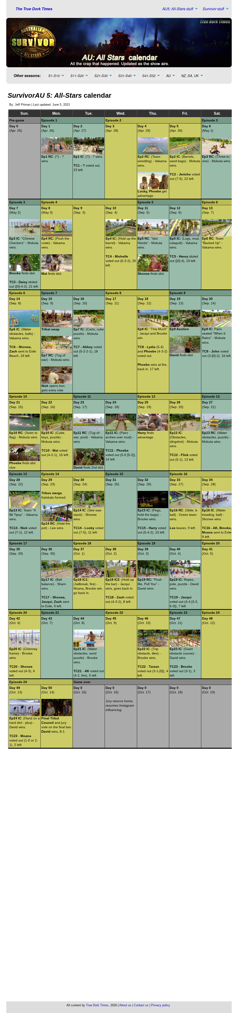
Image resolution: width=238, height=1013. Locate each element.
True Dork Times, (97, 1005)
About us (125, 1005)
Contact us (141, 1005)
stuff (177, 8)
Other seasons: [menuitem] (27, 75)
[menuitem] (179, 8)
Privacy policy (160, 1005)
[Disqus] (121, 815)
